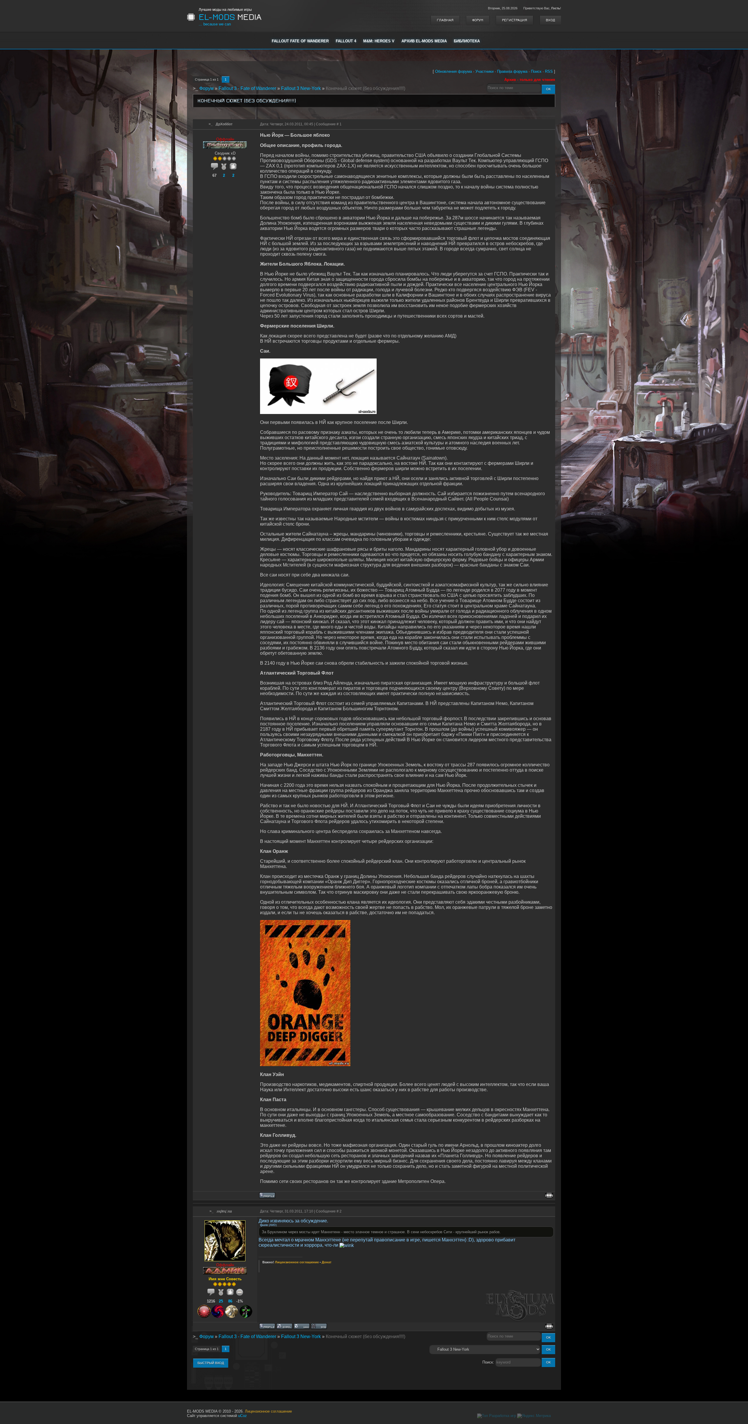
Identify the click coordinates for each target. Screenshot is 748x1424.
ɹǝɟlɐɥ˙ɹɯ (224, 1211)
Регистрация (514, 20)
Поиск (536, 71)
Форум (477, 20)
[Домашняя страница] (302, 1326)
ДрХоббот (224, 124)
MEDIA (230, 17)
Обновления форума (453, 71)
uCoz (242, 1415)
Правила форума (512, 71)
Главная (445, 20)
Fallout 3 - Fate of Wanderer (247, 88)
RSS (549, 71)
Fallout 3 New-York (301, 88)
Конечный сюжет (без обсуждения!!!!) (365, 88)
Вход (550, 20)
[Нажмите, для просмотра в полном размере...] (318, 412)
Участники (484, 71)
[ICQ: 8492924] (319, 1326)
